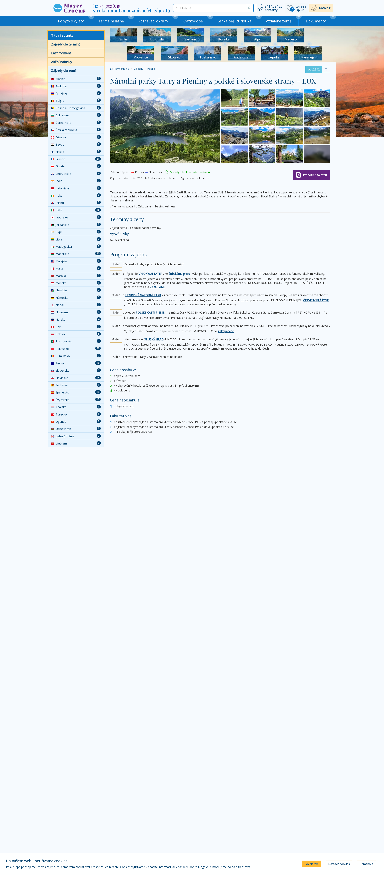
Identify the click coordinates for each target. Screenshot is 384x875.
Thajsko (77, 407)
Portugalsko (77, 341)
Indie (77, 181)
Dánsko (77, 137)
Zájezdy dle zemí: (63, 70)
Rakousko (77, 349)
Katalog (325, 8)
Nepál (77, 305)
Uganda (77, 421)
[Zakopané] (289, 98)
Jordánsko (77, 225)
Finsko (77, 152)
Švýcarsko (77, 400)
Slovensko (77, 370)
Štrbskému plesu (179, 274)
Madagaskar (77, 246)
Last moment (61, 53)
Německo (77, 298)
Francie (77, 159)
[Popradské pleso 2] (317, 135)
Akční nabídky (61, 62)
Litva (77, 239)
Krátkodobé (192, 21)
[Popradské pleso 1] (165, 126)
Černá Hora (77, 123)
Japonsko (77, 217)
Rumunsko (77, 356)
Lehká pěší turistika (234, 21)
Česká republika (77, 130)
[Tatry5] (234, 117)
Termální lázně (111, 21)
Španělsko (77, 392)
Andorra (77, 86)
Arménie (77, 93)
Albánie (77, 79)
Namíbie (77, 290)
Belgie (77, 101)
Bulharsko (77, 115)
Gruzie (77, 166)
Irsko (77, 195)
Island (77, 203)
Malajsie (77, 261)
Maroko (77, 276)
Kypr (77, 232)
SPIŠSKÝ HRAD (154, 339)
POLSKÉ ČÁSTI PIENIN (150, 312)
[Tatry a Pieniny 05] (234, 154)
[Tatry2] (289, 117)
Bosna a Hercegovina (77, 108)
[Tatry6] (317, 98)
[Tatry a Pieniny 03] (289, 154)
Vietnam (77, 443)
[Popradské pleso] (289, 135)
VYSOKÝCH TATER (150, 274)
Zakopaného (226, 331)
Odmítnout (366, 864)
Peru (77, 327)
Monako (77, 283)
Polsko (77, 334)
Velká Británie (77, 436)
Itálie (77, 210)
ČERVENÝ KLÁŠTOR (316, 300)
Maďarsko (77, 254)
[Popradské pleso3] (262, 135)
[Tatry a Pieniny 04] (262, 154)
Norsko (77, 319)
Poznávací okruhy (153, 21)
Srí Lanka (77, 385)
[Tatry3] (262, 117)
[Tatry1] (317, 117)
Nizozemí (77, 312)
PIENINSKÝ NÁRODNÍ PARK (143, 295)
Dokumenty (316, 21)
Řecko (77, 363)
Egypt (77, 144)
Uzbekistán (77, 429)
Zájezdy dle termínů (66, 44)
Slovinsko (77, 378)
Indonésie (77, 188)
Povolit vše (311, 864)
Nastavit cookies (339, 864)
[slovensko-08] (234, 98)
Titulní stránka (62, 35)
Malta (77, 268)
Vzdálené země (278, 21)
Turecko (77, 414)
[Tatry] (234, 135)
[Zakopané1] (262, 98)
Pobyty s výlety (71, 21)
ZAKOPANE (157, 287)
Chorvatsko (77, 174)
